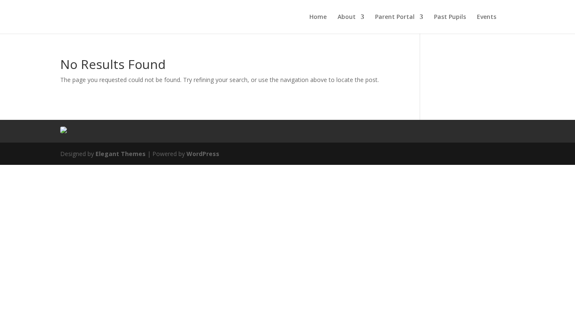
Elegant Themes (121, 154)
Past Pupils (450, 17)
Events (486, 17)
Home (318, 17)
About (347, 17)
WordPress (202, 154)
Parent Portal (395, 17)
